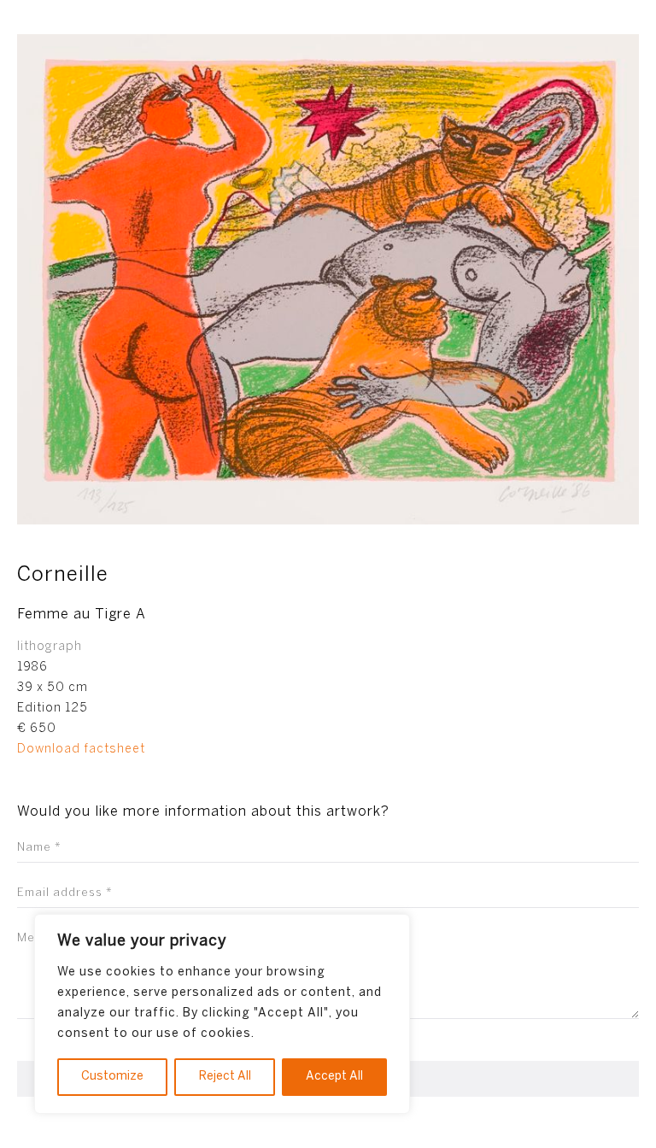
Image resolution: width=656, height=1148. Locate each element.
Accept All (334, 1076)
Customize (112, 1076)
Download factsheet (81, 749)
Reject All (225, 1076)
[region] (222, 1014)
